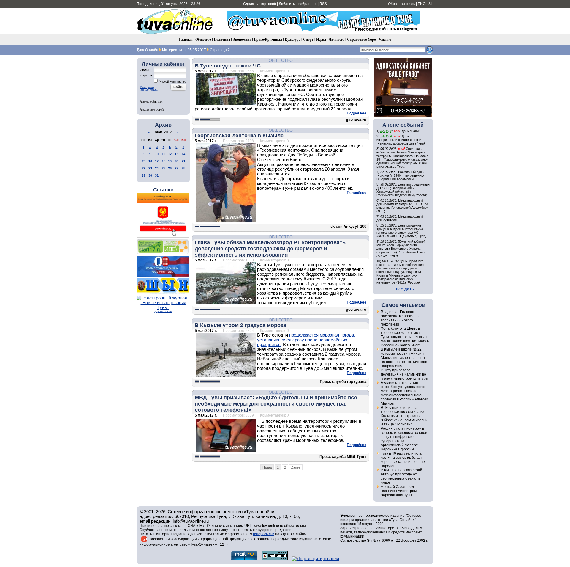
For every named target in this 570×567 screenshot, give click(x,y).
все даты (405, 289)
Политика (222, 39)
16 (150, 161)
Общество (203, 39)
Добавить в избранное (298, 4)
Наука (321, 39)
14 (183, 154)
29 (143, 175)
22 (143, 168)
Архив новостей (152, 109)
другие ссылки (163, 311)
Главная (186, 39)
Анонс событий (151, 101)
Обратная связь (401, 4)
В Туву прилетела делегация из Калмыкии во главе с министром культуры (404, 374)
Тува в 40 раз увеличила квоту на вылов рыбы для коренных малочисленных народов (403, 459)
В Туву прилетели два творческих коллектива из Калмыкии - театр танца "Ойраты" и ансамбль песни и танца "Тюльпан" (404, 416)
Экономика (242, 39)
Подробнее (356, 113)
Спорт (308, 39)
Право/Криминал (268, 39)
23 (150, 168)
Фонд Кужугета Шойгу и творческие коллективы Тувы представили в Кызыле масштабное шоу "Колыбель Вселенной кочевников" (405, 336)
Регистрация (147, 87)
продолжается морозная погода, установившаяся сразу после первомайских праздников (306, 340)
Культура (292, 39)
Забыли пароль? (149, 90)
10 (157, 154)
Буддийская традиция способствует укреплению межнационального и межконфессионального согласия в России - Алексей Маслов (404, 393)
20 (176, 161)
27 (176, 168)
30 (150, 175)
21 (183, 161)
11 (163, 154)
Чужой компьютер (172, 81)
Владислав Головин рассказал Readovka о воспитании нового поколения (400, 318)
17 (157, 161)
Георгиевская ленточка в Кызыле (239, 136)
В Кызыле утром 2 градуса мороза (240, 325)
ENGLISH (425, 4)
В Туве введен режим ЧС (228, 66)
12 (170, 154)
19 (170, 161)
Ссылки (163, 190)
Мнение (385, 39)
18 (163, 161)
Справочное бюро (361, 39)
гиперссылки (263, 534)
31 (157, 175)
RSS (323, 4)
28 (183, 168)
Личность (336, 39)
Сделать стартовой (259, 4)
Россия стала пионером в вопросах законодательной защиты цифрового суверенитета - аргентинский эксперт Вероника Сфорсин (404, 438)
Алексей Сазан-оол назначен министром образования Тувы (399, 491)
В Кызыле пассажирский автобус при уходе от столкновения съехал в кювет (401, 476)
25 (163, 168)
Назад (267, 467)
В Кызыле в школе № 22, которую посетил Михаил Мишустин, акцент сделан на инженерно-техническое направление (404, 357)
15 (143, 161)
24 (157, 168)
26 (170, 168)
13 (176, 154)
